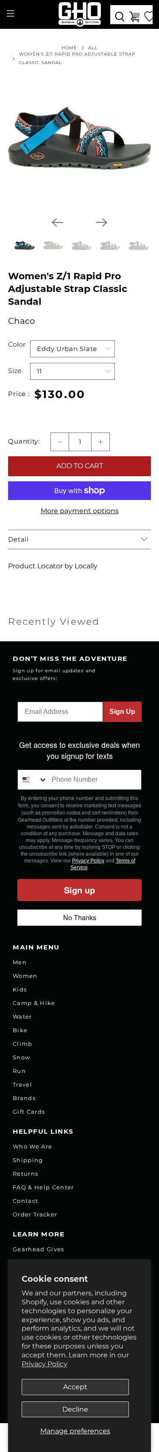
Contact (25, 1200)
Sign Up (122, 711)
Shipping (28, 1160)
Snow (21, 1057)
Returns (25, 1173)
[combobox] (32, 779)
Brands (24, 1098)
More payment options (80, 511)
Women (25, 975)
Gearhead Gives (38, 1249)
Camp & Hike (34, 1003)
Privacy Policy (44, 1364)
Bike (20, 1030)
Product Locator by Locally (53, 566)
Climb (23, 1043)
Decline (75, 1409)
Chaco (21, 321)
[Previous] (57, 222)
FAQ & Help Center (43, 1187)
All (93, 48)
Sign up (79, 890)
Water (22, 1016)
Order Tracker (35, 1214)
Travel (22, 1084)
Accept (75, 1387)
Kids (20, 989)
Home (69, 48)
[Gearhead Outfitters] (80, 14)
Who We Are (32, 1146)
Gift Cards (29, 1111)
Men (20, 962)
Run (19, 1070)
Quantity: (24, 441)
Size (15, 371)
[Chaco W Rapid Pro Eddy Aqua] (79, 138)
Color (16, 344)
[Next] (101, 222)
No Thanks (79, 917)
